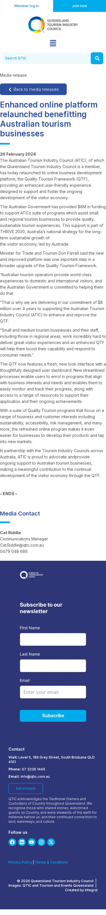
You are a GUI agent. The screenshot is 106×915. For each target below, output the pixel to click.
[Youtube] (31, 842)
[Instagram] (41, 842)
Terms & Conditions (51, 862)
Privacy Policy (20, 862)
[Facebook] (12, 842)
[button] (53, 43)
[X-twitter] (51, 842)
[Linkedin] (22, 842)
